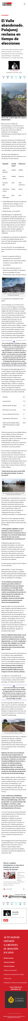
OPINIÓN (9, 941)
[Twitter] (7, 921)
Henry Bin (15, 70)
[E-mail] (4, 921)
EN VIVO (9, 952)
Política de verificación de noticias (14, 974)
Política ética (7, 978)
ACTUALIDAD (12, 937)
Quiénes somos (8, 958)
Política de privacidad (10, 970)
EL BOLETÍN (11, 948)
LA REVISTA (11, 944)
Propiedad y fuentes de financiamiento (15, 982)
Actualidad (4, 15)
